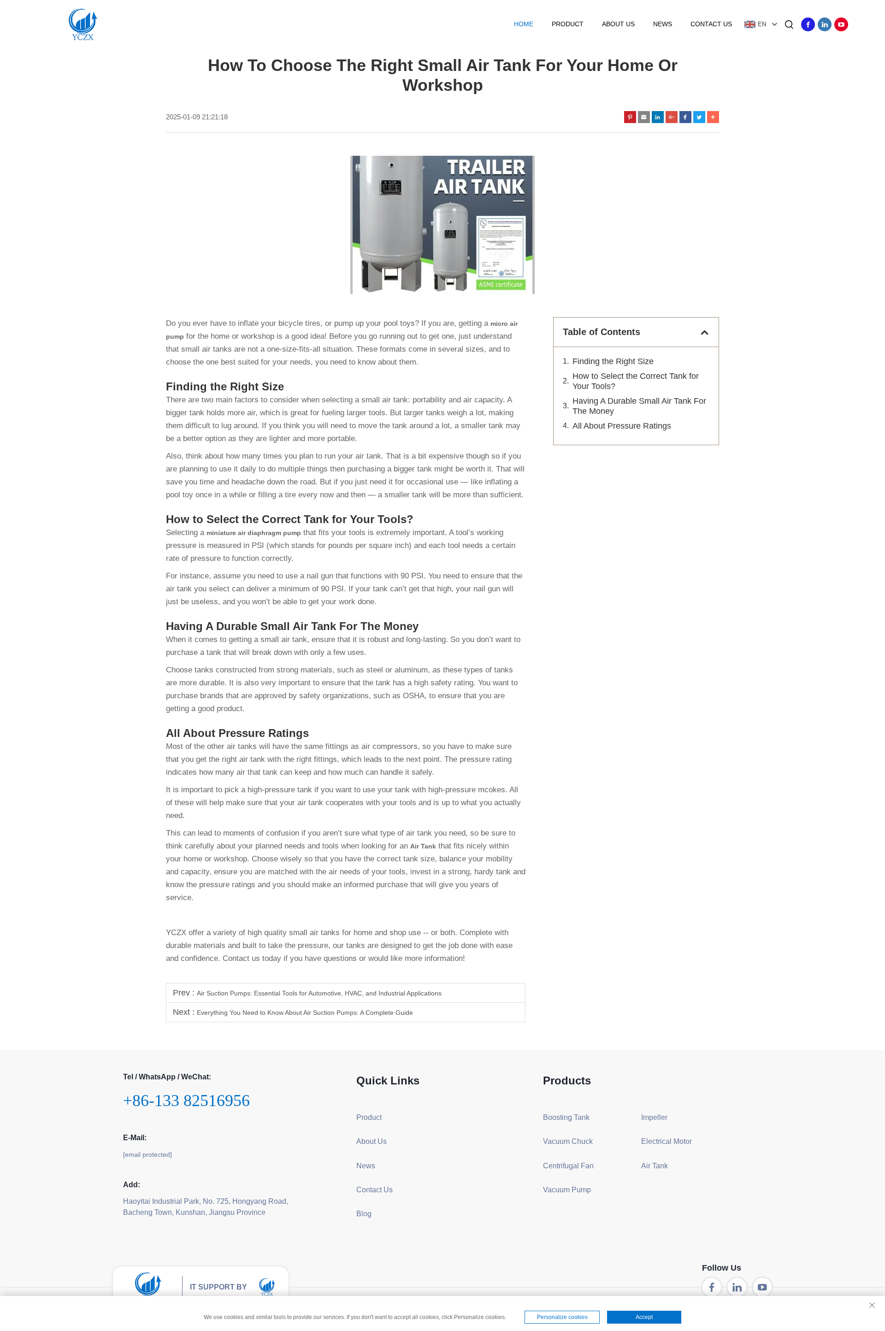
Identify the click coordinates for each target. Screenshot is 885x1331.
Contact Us (711, 24)
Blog (364, 1214)
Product (568, 24)
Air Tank (654, 1166)
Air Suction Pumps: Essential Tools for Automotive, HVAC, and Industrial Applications (319, 993)
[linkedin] (825, 24)
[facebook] (808, 24)
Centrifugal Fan (568, 1166)
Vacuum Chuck (568, 1141)
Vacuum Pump (567, 1190)
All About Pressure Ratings (621, 425)
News (662, 24)
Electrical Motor (666, 1141)
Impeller (654, 1117)
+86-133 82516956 (186, 1100)
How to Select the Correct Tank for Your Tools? (635, 381)
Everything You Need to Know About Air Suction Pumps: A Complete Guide (305, 1012)
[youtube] (841, 24)
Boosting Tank (566, 1117)
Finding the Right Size (613, 361)
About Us (618, 24)
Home (523, 24)
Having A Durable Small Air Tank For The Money (639, 406)
